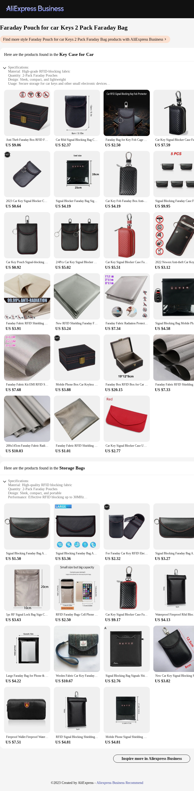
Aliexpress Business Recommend (119, 783)
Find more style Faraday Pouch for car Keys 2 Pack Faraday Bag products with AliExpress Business (83, 39)
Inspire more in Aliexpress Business (152, 758)
